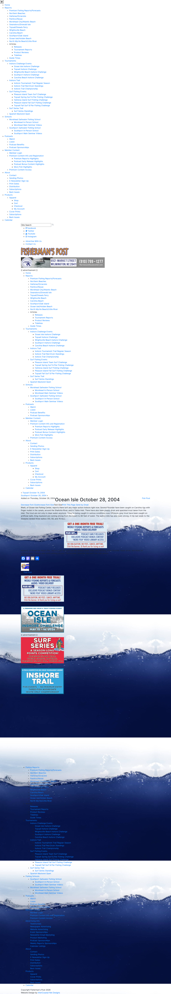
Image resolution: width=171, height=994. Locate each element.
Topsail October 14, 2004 (34, 492)
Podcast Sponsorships (19, 147)
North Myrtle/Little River (41, 801)
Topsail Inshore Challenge (25, 69)
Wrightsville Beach (17, 30)
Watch (12, 139)
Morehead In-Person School (26, 122)
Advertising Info (33, 921)
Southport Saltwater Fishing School (25, 128)
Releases (18, 47)
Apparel (12, 197)
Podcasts (9, 136)
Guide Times (14, 58)
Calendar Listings (37, 946)
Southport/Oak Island (18, 35)
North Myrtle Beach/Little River (23, 41)
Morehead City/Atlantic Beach (22, 21)
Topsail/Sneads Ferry (18, 27)
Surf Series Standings (23, 111)
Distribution (14, 186)
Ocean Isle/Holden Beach (20, 38)
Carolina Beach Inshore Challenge (29, 77)
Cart (16, 203)
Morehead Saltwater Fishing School (24, 119)
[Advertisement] (42, 715)
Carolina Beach (16, 33)
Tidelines (18, 55)
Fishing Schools (32, 876)
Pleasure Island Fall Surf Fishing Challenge (32, 102)
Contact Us (31, 244)
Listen (12, 142)
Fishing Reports (32, 767)
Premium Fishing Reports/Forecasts (24, 10)
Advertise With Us (34, 241)
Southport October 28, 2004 (33, 495)
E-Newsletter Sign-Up (19, 181)
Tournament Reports (23, 49)
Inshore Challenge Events (20, 63)
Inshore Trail (14, 80)
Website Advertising (39, 929)
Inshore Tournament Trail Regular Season (32, 83)
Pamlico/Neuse (15, 19)
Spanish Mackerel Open (19, 114)
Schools (8, 116)
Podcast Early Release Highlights (28, 161)
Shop (16, 200)
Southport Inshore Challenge (26, 75)
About (7, 172)
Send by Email (82, 505)
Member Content (12, 150)
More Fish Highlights (23, 167)
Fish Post (146, 498)
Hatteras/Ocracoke (17, 16)
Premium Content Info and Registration (26, 156)
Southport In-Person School (26, 130)
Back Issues (14, 192)
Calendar (9, 220)
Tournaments (10, 61)
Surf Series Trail (16, 108)
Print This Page (68, 505)
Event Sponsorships (39, 932)
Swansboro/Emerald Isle (20, 24)
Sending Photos (16, 178)
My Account (19, 209)
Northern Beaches (17, 13)
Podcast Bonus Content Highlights (29, 164)
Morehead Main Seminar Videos (28, 125)
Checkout (18, 206)
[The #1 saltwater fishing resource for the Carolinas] (45, 251)
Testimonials (35, 924)
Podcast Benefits (16, 144)
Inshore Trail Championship (26, 89)
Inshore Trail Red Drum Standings (28, 86)
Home (7, 5)
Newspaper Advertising (40, 926)
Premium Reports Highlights (26, 158)
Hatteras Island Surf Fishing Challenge (31, 100)
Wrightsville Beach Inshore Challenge (30, 72)
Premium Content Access (20, 170)
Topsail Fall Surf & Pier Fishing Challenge (32, 105)
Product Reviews (21, 52)
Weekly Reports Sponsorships (43, 943)
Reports (8, 8)
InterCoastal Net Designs (49, 992)
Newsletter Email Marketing (42, 935)
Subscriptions (15, 189)
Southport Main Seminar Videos (28, 133)
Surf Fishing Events (17, 91)
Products (9, 195)
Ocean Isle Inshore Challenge (26, 66)
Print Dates (14, 183)
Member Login (15, 153)
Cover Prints (14, 211)
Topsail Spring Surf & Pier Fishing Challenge (33, 97)
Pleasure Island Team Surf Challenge (30, 94)
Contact (12, 175)
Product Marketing (38, 938)
